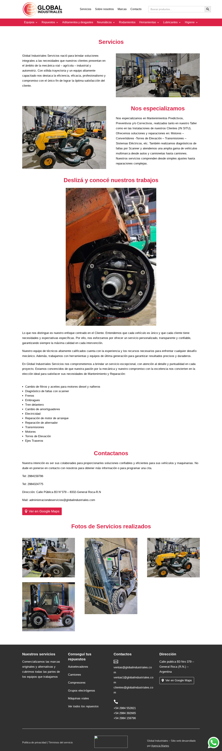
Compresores (77, 682)
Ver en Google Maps (44, 511)
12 (125, 317)
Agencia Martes (160, 745)
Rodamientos (127, 22)
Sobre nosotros (104, 9)
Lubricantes (170, 22)
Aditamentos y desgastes (77, 22)
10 (120, 317)
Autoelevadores (78, 666)
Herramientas (147, 22)
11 (122, 317)
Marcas (122, 9)
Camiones (74, 674)
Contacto (136, 9)
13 (128, 317)
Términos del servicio (60, 742)
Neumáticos (104, 22)
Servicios (85, 9)
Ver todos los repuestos (83, 706)
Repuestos (48, 22)
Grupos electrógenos (81, 690)
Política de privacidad (34, 742)
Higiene (190, 22)
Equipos (29, 22)
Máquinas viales (78, 698)
